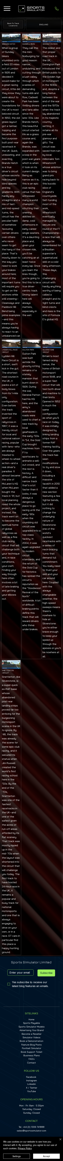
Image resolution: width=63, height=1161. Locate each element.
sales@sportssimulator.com (31, 1130)
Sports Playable (31, 1023)
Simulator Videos (31, 1037)
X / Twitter (31, 1087)
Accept (46, 1156)
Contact (31, 1062)
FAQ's (32, 1059)
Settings (16, 1156)
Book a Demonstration (31, 1041)
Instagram (31, 1080)
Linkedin (31, 1084)
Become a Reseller (32, 1033)
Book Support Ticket (31, 1051)
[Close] (58, 1141)
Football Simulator (31, 1048)
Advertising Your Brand (32, 1030)
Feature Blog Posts (31, 1044)
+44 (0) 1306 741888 (33, 1126)
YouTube (31, 1091)
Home (31, 1019)
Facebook (31, 1077)
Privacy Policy (25, 1148)
